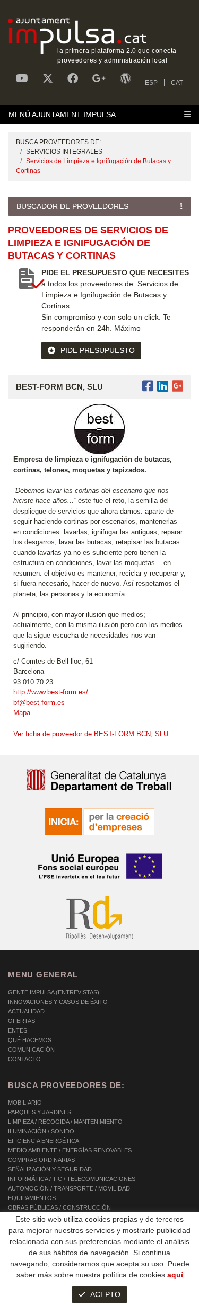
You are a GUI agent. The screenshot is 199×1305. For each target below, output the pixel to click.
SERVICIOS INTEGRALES (64, 151)
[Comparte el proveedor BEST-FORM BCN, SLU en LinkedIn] (162, 386)
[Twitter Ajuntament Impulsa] (47, 78)
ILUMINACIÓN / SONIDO (41, 1131)
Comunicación (31, 1049)
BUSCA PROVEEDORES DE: (58, 142)
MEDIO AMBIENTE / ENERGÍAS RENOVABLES (70, 1150)
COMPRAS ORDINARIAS (41, 1160)
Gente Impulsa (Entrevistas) (53, 992)
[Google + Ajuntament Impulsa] (99, 78)
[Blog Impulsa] (125, 78)
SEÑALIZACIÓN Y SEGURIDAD (50, 1169)
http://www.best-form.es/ (50, 692)
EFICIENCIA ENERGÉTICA (43, 1141)
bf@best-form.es (39, 703)
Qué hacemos (29, 1040)
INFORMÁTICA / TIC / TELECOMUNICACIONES (71, 1179)
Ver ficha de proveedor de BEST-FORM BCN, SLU (90, 734)
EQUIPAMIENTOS (32, 1198)
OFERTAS (21, 1021)
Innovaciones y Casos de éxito (58, 1002)
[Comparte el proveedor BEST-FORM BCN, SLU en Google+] (177, 386)
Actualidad (26, 1011)
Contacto (24, 1059)
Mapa (21, 713)
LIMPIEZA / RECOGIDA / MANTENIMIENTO (65, 1121)
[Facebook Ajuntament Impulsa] (72, 78)
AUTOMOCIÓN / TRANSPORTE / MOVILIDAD (69, 1188)
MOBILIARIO (25, 1102)
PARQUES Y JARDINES (39, 1112)
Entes (17, 1030)
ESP (151, 82)
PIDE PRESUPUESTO (97, 350)
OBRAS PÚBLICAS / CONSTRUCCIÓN (59, 1207)
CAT (177, 82)
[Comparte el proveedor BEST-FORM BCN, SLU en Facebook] (149, 386)
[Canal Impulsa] (22, 78)
